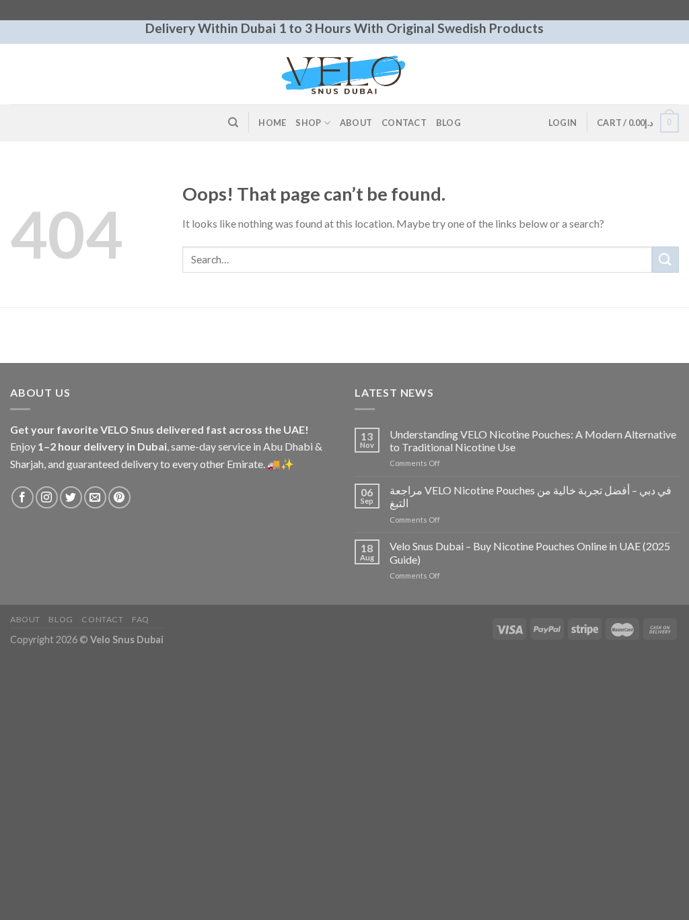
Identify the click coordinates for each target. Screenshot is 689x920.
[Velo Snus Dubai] (344, 73)
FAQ (140, 619)
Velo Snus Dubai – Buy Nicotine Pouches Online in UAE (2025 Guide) (530, 552)
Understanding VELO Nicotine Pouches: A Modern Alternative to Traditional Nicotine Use (533, 440)
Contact (404, 122)
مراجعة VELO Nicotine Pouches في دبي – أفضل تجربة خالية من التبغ (531, 496)
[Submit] (665, 260)
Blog (448, 122)
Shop (308, 122)
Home (272, 122)
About (356, 122)
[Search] (233, 122)
